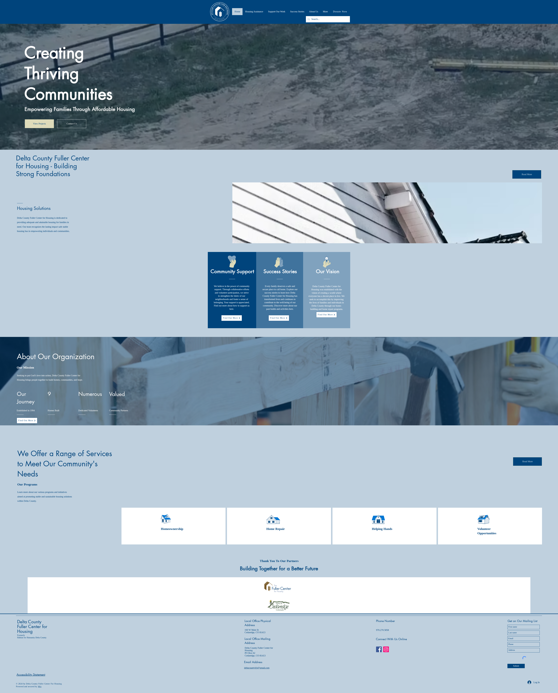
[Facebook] (379, 649)
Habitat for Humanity (26, 638)
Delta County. (41, 638)
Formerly (21, 635)
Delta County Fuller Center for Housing (32, 626)
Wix (39, 686)
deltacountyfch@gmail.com (256, 668)
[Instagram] (386, 649)
